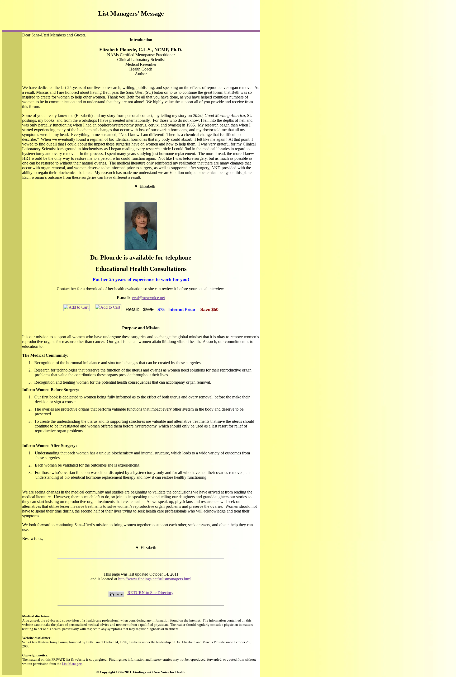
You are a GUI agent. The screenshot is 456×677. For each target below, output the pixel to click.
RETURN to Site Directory (150, 592)
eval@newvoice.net (148, 297)
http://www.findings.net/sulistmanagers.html (154, 579)
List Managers (72, 664)
